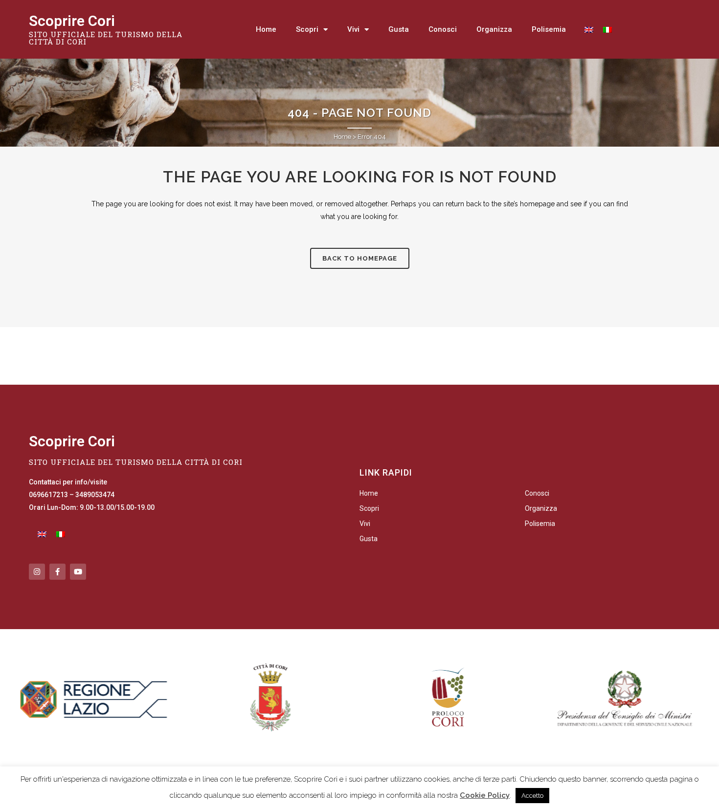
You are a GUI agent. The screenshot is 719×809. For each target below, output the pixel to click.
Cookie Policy (485, 795)
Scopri (307, 29)
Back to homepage (359, 258)
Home (266, 29)
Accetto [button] (532, 795)
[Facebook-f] (57, 572)
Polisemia (549, 29)
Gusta (398, 29)
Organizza (494, 29)
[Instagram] (37, 572)
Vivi (353, 29)
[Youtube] (78, 572)
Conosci (442, 29)
